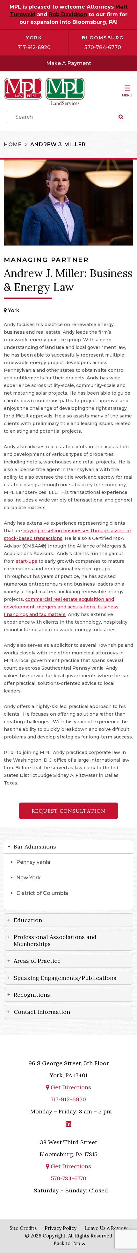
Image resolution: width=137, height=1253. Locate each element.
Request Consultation (68, 811)
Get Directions (70, 1087)
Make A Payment (68, 63)
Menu (127, 95)
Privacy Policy (60, 1228)
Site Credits (23, 1228)
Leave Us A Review (105, 1228)
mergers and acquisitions (66, 607)
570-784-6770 (102, 47)
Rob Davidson (68, 14)
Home (13, 144)
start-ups (26, 561)
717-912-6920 (34, 47)
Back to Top (67, 1243)
